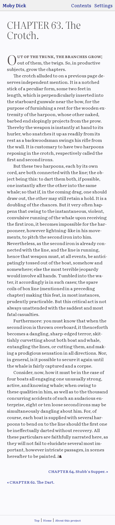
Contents (81, 5)
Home (47, 520)
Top (37, 520)
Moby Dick (14, 5)
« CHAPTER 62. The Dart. (30, 482)
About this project (68, 520)
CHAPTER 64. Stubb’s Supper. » (78, 471)
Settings (103, 5)
